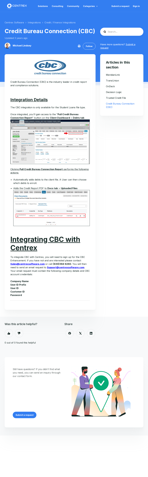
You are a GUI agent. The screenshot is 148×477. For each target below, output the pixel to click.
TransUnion (112, 80)
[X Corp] (80, 333)
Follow (89, 46)
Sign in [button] (136, 6)
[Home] (16, 6)
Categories (89, 6)
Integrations (34, 22)
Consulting (57, 6)
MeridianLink (113, 74)
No (19, 333)
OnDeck (110, 86)
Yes (9, 333)
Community (73, 6)
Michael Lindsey (22, 45)
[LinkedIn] (91, 333)
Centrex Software (14, 22)
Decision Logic (114, 92)
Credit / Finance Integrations (60, 22)
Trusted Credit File (116, 97)
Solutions (43, 6)
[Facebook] (70, 333)
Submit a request (120, 6)
